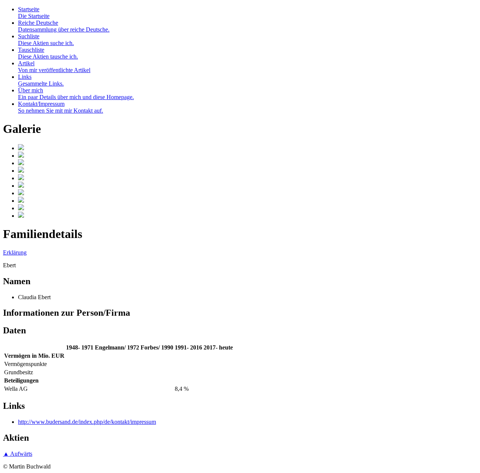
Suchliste (46, 39)
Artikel (54, 66)
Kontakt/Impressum (60, 107)
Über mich (76, 93)
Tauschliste (48, 53)
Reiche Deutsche (64, 26)
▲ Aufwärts (17, 453)
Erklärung (15, 252)
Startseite (34, 12)
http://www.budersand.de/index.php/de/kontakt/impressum (87, 422)
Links (41, 80)
